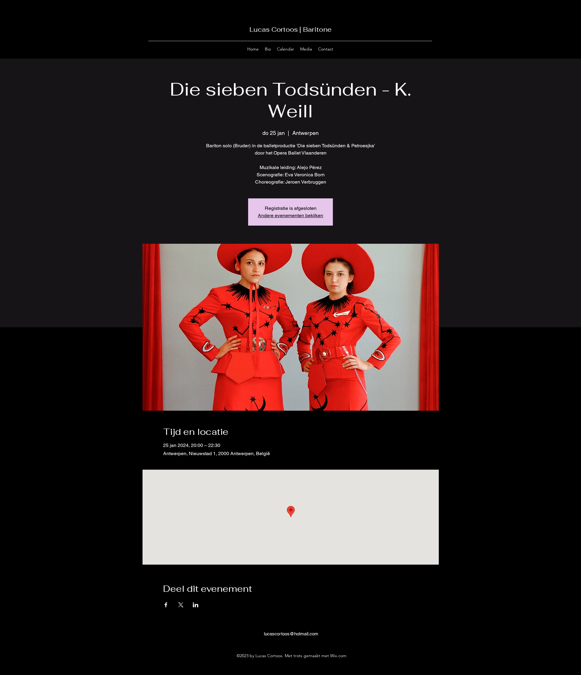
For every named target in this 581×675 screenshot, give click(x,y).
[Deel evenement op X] (181, 604)
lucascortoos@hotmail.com (291, 633)
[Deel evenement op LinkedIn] (196, 604)
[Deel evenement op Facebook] (166, 604)
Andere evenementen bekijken (290, 215)
